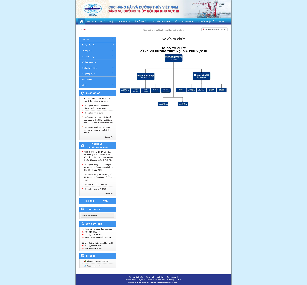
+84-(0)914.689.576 (92, 232)
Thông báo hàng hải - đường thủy (97, 146)
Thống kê (90, 256)
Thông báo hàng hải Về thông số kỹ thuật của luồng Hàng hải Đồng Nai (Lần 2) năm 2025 (98, 167)
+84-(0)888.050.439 (93, 245)
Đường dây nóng (94, 224)
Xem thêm (109, 137)
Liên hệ (221, 21)
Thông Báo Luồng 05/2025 (95, 189)
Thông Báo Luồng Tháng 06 (95, 184)
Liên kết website (94, 209)
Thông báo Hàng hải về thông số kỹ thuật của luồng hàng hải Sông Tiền (98, 177)
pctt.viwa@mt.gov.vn (93, 248)
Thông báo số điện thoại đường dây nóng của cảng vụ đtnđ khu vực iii (97, 130)
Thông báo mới (93, 93)
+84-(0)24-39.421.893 (93, 234)
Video (106, 201)
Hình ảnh (89, 201)
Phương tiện (124, 21)
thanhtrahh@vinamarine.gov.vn (98, 237)
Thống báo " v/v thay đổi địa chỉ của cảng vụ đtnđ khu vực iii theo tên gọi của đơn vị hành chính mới (98, 120)
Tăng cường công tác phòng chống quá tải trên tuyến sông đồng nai (167, 30)
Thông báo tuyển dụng (93, 113)
